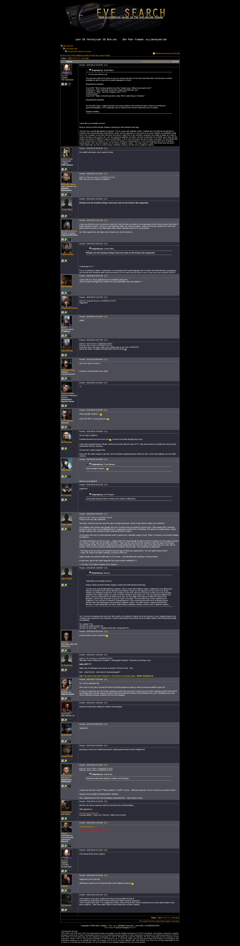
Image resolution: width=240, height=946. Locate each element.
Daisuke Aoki (66, 159)
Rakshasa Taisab (68, 184)
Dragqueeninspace (69, 308)
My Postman (66, 442)
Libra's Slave (66, 525)
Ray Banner (66, 905)
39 (106, 317)
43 (106, 410)
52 (106, 703)
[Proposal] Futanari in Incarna (79, 51)
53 (106, 724)
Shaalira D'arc (67, 756)
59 (106, 875)
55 (106, 765)
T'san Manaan (67, 421)
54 (106, 745)
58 (106, 850)
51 (106, 679)
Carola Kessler (67, 254)
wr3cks (64, 690)
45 (106, 459)
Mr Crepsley (66, 495)
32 (106, 148)
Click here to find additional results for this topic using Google (86, 55)
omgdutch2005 (67, 393)
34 (106, 199)
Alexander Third (68, 370)
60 (106, 895)
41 (106, 359)
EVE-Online (109, 928)
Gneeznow (66, 713)
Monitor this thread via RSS (166, 53)
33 (106, 174)
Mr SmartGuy (66, 665)
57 (106, 823)
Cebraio (64, 886)
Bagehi (64, 833)
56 (106, 801)
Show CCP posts (163, 62)
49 (106, 631)
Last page (175, 921)
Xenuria (64, 76)
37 (106, 276)
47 (106, 514)
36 (106, 244)
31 (106, 65)
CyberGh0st (66, 812)
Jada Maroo (66, 470)
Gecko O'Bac (66, 776)
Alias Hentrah (67, 351)
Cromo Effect (67, 210)
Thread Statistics (148, 62)
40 (106, 340)
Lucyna (64, 642)
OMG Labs (112, 926)
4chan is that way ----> (88, 827)
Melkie (64, 327)
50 (106, 655)
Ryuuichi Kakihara (69, 231)
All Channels (68, 46)
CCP (133, 928)
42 (106, 383)
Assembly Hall (71, 49)
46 (106, 485)
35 (106, 220)
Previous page (154, 921)
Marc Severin (66, 287)
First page (143, 921)
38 (106, 297)
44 (106, 431)
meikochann (66, 735)
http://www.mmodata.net (88, 813)
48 (106, 568)
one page (85, 58)
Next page (165, 921)
